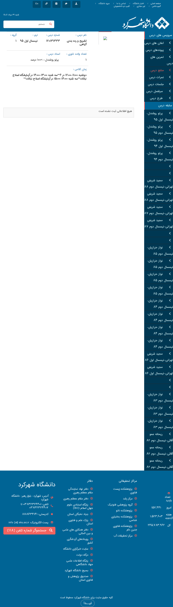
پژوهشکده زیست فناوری (125, 491)
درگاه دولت (82, 555)
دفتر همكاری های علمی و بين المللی (77, 531)
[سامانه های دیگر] (76, 4)
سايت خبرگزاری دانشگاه (75, 548)
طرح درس (157, 98)
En (36, 3)
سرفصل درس (155, 91)
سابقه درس (165, 105)
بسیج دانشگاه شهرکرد (76, 570)
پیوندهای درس (155, 50)
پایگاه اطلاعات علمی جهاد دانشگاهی (79, 562)
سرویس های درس (160, 35)
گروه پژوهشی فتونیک (120, 504)
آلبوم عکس (156, 6)
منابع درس (157, 70)
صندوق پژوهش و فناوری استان (80, 578)
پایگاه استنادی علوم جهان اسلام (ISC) (80, 506)
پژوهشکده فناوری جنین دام (125, 528)
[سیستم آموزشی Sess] (66, 4)
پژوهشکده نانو (124, 510)
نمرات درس (156, 77)
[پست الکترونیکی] (56, 4)
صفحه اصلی (156, 3)
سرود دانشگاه (103, 3)
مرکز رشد (127, 498)
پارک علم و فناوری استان (80, 522)
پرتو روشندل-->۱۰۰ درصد (44, 59)
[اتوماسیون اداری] (46, 4)
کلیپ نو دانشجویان (122, 6)
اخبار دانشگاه (138, 3)
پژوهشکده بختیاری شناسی (124, 518)
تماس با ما (121, 3)
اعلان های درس (154, 43)
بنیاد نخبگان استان (77, 514)
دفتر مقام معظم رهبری (75, 498)
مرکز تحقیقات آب (123, 535)
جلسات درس (156, 84)
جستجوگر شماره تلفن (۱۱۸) (28, 531)
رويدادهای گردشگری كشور (80, 541)
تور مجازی (140, 6)
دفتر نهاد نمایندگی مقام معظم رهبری (80, 491)
